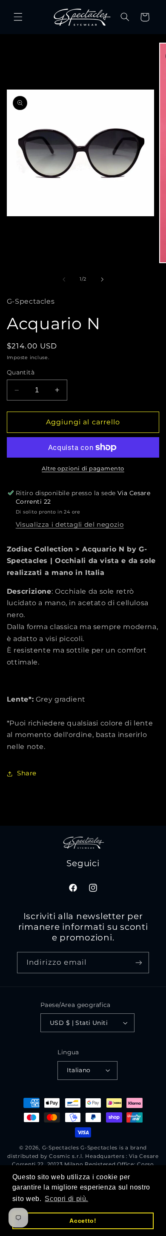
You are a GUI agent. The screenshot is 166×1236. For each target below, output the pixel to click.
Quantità (20, 372)
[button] (18, 17)
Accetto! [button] (82, 1220)
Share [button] (27, 773)
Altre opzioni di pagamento (83, 468)
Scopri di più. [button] (66, 1198)
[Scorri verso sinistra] (63, 279)
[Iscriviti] (139, 962)
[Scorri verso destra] (102, 279)
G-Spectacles (60, 1148)
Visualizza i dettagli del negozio (70, 524)
